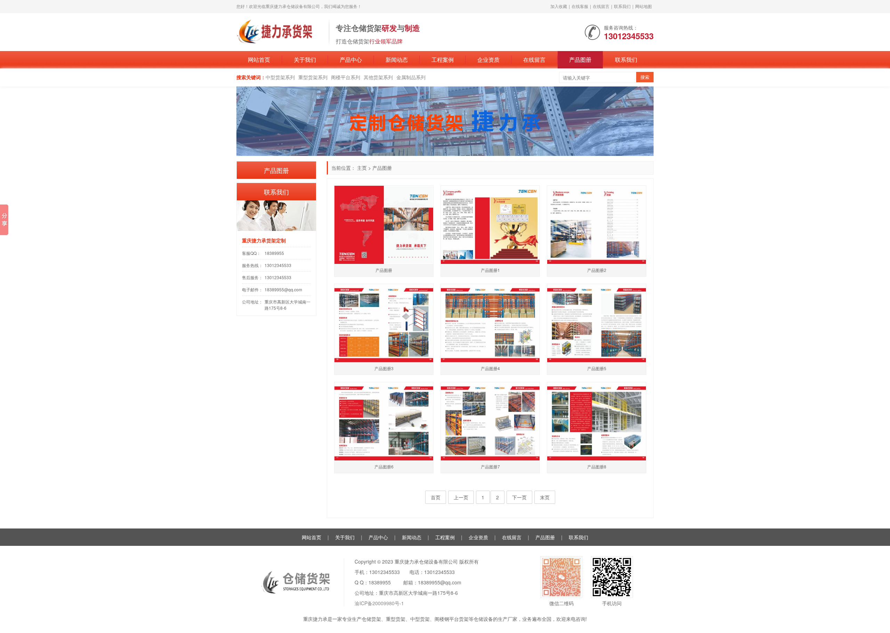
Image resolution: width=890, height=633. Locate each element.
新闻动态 (397, 60)
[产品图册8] (596, 421)
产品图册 (580, 60)
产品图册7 (490, 466)
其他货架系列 (378, 77)
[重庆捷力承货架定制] (279, 31)
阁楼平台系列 (345, 77)
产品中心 (351, 60)
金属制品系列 (411, 77)
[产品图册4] (490, 323)
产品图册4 (490, 368)
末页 (545, 497)
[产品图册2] (596, 225)
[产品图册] (383, 225)
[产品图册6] (383, 421)
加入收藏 (558, 6)
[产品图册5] (596, 323)
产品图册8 (596, 466)
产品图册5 (596, 368)
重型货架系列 (312, 77)
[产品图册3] (383, 323)
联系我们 (622, 6)
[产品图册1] (490, 225)
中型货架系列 (280, 77)
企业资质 (488, 60)
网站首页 (259, 60)
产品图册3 (384, 368)
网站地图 (643, 6)
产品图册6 (384, 466)
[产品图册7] (490, 421)
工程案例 (442, 60)
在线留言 (601, 6)
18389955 (274, 253)
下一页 (519, 497)
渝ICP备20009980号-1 (379, 603)
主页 (362, 167)
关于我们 (305, 60)
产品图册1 (490, 270)
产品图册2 (596, 270)
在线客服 (580, 6)
